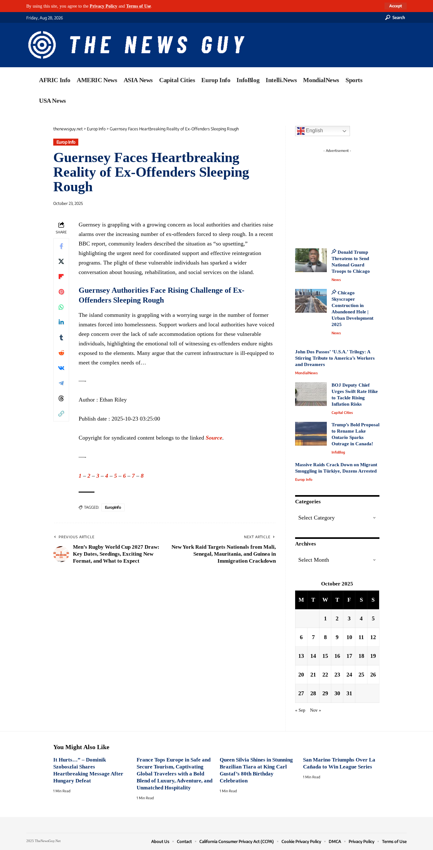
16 (337, 656)
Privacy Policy (103, 6)
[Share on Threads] (61, 398)
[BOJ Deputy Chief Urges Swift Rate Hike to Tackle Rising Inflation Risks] (311, 394)
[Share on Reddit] (61, 352)
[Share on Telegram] (61, 383)
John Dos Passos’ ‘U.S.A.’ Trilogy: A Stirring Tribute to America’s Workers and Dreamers (335, 358)
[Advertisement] (349, 195)
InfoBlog (338, 452)
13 (301, 656)
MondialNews (306, 373)
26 (373, 674)
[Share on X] (61, 261)
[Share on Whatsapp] (61, 307)
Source (214, 438)
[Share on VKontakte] (61, 368)
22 (325, 674)
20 (301, 674)
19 (373, 656)
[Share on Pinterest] (61, 291)
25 (361, 674)
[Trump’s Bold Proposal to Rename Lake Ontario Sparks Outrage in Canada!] (311, 434)
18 (361, 656)
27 (301, 693)
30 (337, 693)
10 (349, 637)
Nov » (315, 710)
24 (349, 674)
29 (325, 693)
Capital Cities (342, 412)
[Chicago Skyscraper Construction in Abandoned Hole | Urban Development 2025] (311, 301)
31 (349, 693)
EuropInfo (113, 507)
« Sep (300, 710)
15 (325, 656)
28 (313, 693)
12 (373, 637)
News (336, 280)
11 (361, 637)
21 (313, 674)
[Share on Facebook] (61, 246)
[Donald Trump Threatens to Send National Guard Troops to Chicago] (311, 260)
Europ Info (65, 142)
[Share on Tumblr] (61, 337)
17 (349, 656)
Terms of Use (138, 6)
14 (313, 656)
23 (337, 674)
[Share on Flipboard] (61, 276)
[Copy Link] (61, 413)
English (314, 130)
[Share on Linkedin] (61, 322)
